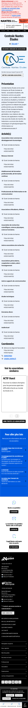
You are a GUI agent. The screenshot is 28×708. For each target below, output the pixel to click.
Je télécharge (14, 547)
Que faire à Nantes (6, 627)
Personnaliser (6, 698)
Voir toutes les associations (14, 421)
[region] (14, 26)
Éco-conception (14, 689)
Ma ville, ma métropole (8, 621)
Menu (25, 706)
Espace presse (5, 671)
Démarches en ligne (11, 706)
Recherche (19, 706)
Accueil (3, 30)
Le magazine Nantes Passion (9, 633)
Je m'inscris (14, 529)
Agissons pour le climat (8, 624)
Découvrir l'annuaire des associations (14, 49)
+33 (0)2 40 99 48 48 (6, 588)
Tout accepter (10, 695)
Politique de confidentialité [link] (18, 698)
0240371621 (8, 356)
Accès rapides (3, 706)
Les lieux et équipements (7, 676)
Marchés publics (5, 653)
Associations (4, 666)
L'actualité (4, 630)
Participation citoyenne (7, 643)
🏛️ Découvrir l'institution (7, 576)
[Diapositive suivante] (25, 26)
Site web (14, 44)
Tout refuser (19, 695)
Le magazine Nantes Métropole (10, 636)
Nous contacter (7, 613)
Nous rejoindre (5, 648)
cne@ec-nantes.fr (10, 358)
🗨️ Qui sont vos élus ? (6, 574)
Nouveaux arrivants (6, 657)
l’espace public (16, 15)
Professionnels (5, 662)
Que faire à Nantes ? (23, 21)
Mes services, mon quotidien (8, 30)
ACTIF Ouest (9, 378)
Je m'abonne (14, 512)
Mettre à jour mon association (11, 75)
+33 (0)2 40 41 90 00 (6, 563)
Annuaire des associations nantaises (19, 30)
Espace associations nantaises (13, 30)
